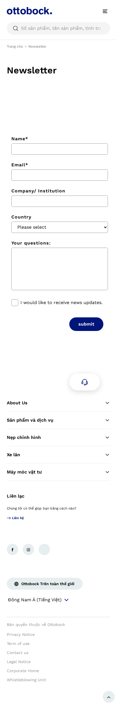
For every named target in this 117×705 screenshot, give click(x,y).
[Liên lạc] (84, 381)
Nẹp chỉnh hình (24, 437)
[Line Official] (44, 549)
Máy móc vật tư (24, 472)
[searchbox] (58, 28)
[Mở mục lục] (105, 11)
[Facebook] (12, 549)
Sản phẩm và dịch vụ (30, 420)
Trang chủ (15, 46)
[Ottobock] (29, 11)
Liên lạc (15, 496)
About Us (17, 402)
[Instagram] (28, 549)
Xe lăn (13, 454)
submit (86, 324)
